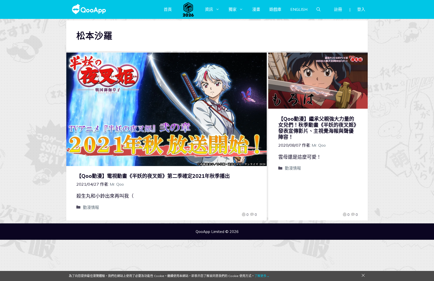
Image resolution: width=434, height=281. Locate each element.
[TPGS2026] (188, 9)
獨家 (233, 9)
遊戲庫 (275, 9)
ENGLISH (298, 9)
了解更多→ (261, 276)
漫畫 (256, 9)
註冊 (338, 9)
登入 (361, 9)
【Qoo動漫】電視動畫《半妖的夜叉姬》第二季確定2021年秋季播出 (153, 176)
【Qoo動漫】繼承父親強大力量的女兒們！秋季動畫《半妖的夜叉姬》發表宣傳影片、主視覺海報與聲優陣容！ (317, 128)
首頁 (168, 9)
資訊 (209, 9)
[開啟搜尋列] (318, 9)
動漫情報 (91, 207)
